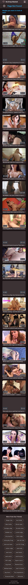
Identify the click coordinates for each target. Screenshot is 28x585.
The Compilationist (18, 572)
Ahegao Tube (9, 520)
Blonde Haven (19, 524)
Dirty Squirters (9, 536)
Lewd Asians (9, 552)
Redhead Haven (8, 568)
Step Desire (7, 572)
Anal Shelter (19, 520)
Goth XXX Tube (20, 540)
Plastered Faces (19, 564)
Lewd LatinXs (8, 556)
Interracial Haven (8, 544)
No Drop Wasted (12, 2)
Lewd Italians (19, 552)
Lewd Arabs (19, 548)
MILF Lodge (8, 560)
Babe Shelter (8, 524)
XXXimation (20, 576)
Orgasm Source (19, 560)
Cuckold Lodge (19, 532)
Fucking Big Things (8, 540)
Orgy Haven (8, 564)
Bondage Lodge (8, 528)
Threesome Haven (9, 576)
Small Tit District (20, 568)
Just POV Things (20, 544)
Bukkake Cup (8, 532)
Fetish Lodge (19, 536)
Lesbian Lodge (9, 548)
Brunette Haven (20, 528)
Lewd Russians (19, 556)
